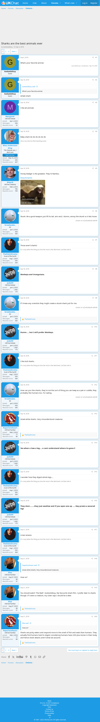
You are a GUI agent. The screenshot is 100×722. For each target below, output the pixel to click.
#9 (96, 298)
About (43, 3)
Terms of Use (49, 711)
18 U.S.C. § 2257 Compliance (49, 703)
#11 (96, 356)
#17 (96, 530)
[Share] (93, 57)
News (49, 701)
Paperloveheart (10, 427)
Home (25, 3)
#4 (96, 131)
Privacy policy (49, 713)
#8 (96, 269)
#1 (96, 57)
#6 (96, 211)
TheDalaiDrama (10, 254)
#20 (96, 616)
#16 (96, 501)
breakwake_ (10, 225)
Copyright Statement (49, 705)
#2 (96, 80)
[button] (60, 3)
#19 (96, 588)
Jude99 (10, 283)
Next (13, 51)
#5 (96, 168)
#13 (96, 414)
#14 (96, 443)
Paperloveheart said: (29, 565)
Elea (10, 572)
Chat (34, 3)
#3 (96, 102)
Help (49, 715)
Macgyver (10, 116)
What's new (69, 3)
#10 (96, 327)
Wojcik (10, 182)
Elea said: (25, 623)
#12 (96, 385)
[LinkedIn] (18, 657)
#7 (96, 240)
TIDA (49, 707)
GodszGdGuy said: (28, 86)
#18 (96, 559)
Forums (54, 3)
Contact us (49, 709)
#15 (96, 472)
